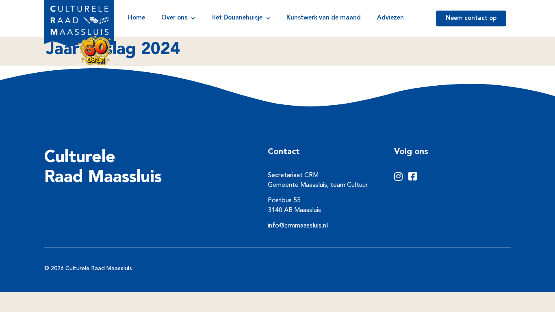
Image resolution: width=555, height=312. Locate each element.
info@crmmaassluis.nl (298, 226)
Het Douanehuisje (236, 18)
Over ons (174, 18)
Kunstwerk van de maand (323, 18)
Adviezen (390, 18)
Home (136, 18)
